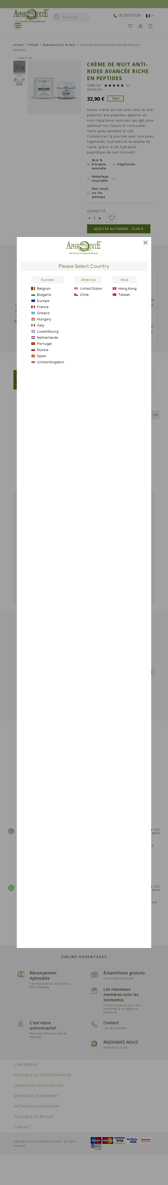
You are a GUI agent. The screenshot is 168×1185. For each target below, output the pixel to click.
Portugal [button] (44, 344)
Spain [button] (42, 356)
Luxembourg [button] (47, 331)
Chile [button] (84, 295)
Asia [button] (124, 279)
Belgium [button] (44, 288)
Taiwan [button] (124, 295)
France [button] (43, 307)
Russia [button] (42, 350)
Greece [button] (43, 313)
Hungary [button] (44, 319)
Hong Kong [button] (127, 288)
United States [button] (91, 288)
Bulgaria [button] (44, 295)
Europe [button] (47, 279)
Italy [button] (40, 325)
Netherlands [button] (47, 337)
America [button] (88, 279)
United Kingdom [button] (50, 362)
